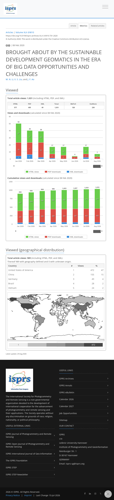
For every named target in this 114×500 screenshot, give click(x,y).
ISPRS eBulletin (66, 392)
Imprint (28, 495)
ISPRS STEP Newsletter (17, 474)
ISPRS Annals (65, 385)
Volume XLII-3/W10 (25, 32)
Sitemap (63, 420)
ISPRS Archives (66, 378)
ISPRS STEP (11, 467)
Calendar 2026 (66, 399)
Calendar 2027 (66, 406)
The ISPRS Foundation (16, 460)
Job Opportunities (68, 413)
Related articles (97, 26)
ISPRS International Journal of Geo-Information (29, 453)
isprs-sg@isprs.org (75, 463)
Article (73, 26)
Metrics (83, 26)
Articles (9, 32)
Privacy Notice (13, 495)
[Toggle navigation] (105, 7)
